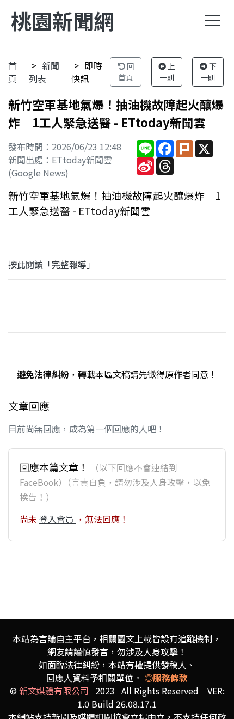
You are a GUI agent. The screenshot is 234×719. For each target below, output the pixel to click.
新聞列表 (44, 72)
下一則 (208, 71)
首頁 (12, 72)
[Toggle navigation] (212, 20)
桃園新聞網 (62, 20)
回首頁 (126, 71)
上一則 (167, 71)
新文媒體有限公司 (54, 690)
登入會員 (57, 519)
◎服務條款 (166, 677)
